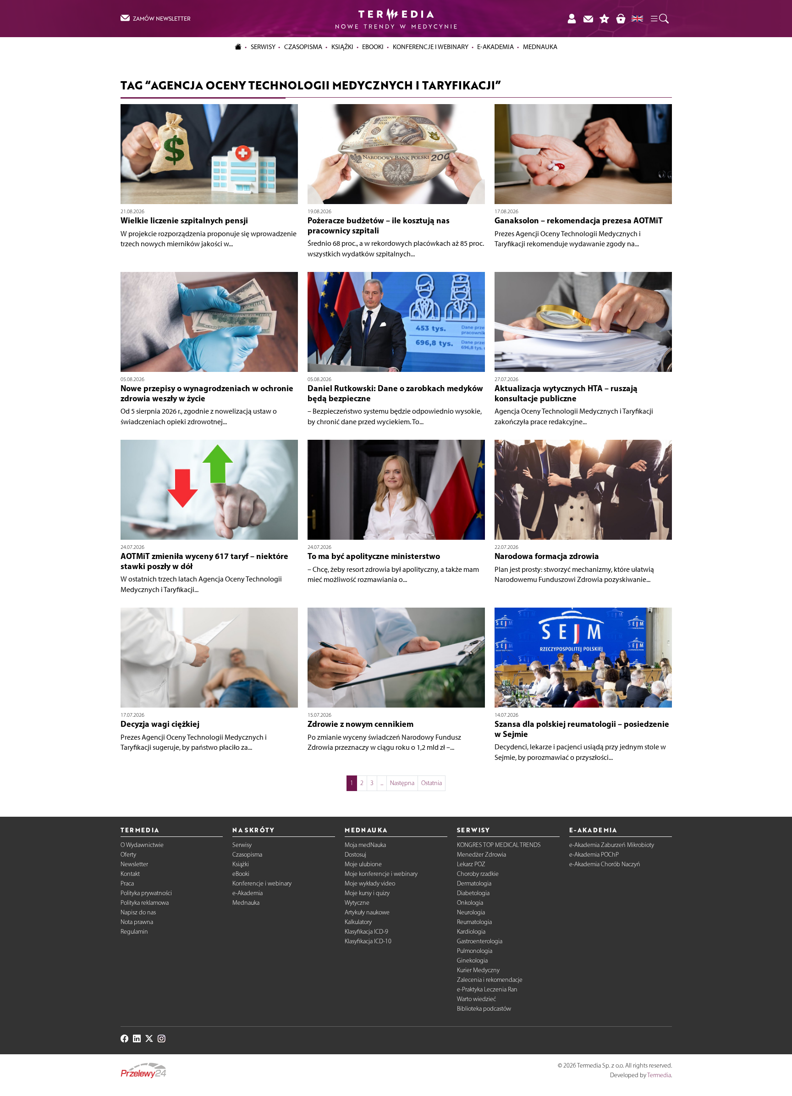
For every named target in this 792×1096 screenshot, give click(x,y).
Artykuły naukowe (367, 912)
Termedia (659, 1075)
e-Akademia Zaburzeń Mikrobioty (611, 845)
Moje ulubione (363, 864)
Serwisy (242, 845)
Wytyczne (357, 903)
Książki (342, 47)
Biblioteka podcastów (484, 1009)
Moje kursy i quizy (367, 893)
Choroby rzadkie (478, 874)
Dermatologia (474, 883)
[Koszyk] (620, 19)
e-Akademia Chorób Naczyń (604, 864)
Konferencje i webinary (262, 883)
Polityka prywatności (146, 893)
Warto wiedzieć (476, 999)
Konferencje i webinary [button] (430, 47)
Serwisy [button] (263, 47)
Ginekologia (472, 960)
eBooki (373, 47)
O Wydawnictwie (142, 845)
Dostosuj (355, 854)
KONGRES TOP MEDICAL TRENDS (499, 845)
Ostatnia (431, 783)
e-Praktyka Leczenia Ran (487, 989)
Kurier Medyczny (478, 970)
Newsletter (134, 864)
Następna (402, 783)
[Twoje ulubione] (604, 19)
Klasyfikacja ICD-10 (368, 941)
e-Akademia (247, 893)
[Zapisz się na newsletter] (588, 19)
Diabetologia (473, 893)
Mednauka (245, 903)
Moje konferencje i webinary (381, 874)
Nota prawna (137, 922)
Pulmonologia (474, 951)
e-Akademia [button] (495, 47)
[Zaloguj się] (571, 19)
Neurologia (471, 912)
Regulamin (134, 931)
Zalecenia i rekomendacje (489, 980)
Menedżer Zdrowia (481, 854)
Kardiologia (471, 931)
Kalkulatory (358, 922)
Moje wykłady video (370, 883)
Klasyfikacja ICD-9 (366, 931)
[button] (659, 18)
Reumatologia (474, 922)
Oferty (128, 854)
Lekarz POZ (471, 864)
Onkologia (470, 903)
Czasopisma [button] (303, 47)
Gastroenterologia (479, 941)
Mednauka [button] (540, 47)
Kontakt (130, 874)
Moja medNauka (365, 845)
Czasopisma (247, 854)
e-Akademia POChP (594, 854)
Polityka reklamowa (145, 903)
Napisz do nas (138, 912)
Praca (127, 883)
